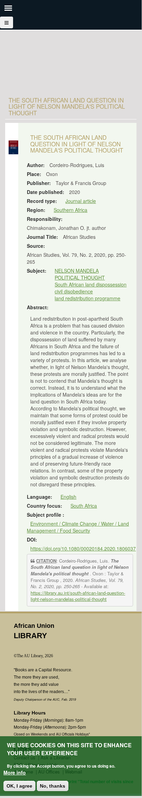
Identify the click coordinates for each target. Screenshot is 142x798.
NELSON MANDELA (77, 270)
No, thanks (52, 786)
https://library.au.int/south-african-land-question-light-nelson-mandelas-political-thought (78, 596)
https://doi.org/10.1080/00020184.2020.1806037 (83, 548)
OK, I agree (19, 786)
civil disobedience (74, 291)
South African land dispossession (91, 284)
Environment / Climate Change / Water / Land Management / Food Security (78, 527)
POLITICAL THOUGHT (80, 277)
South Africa (83, 505)
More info (14, 772)
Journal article (80, 200)
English (68, 496)
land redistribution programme (87, 298)
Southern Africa (70, 209)
